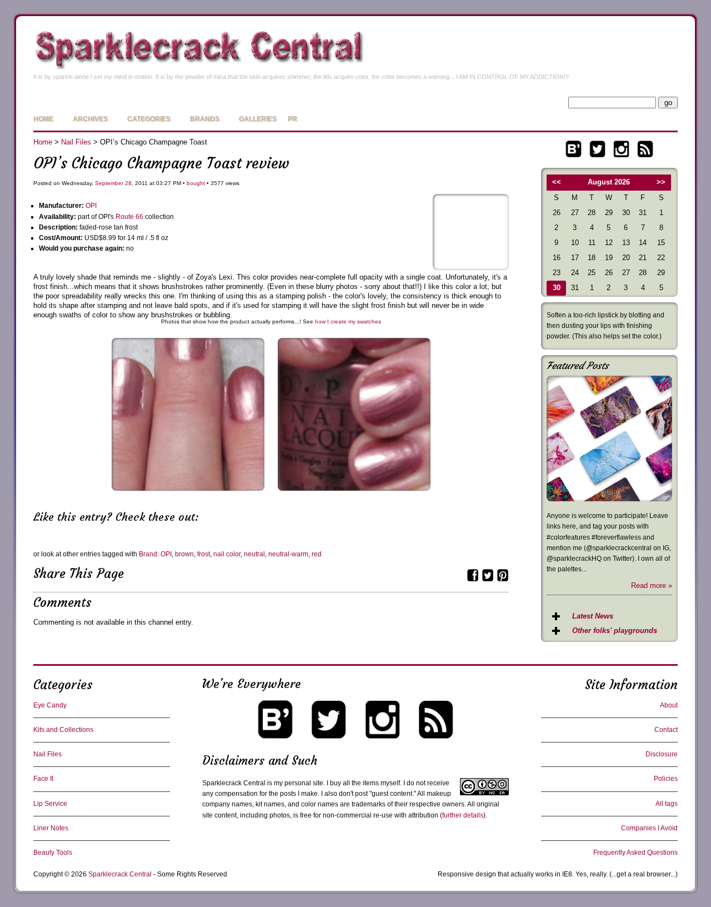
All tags (666, 804)
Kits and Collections (63, 730)
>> (661, 182)
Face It (43, 779)
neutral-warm (288, 554)
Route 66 (129, 217)
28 (128, 183)
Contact (666, 730)
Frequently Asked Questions (635, 852)
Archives (90, 119)
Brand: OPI (155, 554)
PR (292, 119)
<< (556, 182)
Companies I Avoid (649, 828)
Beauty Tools (52, 852)
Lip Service (50, 804)
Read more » (651, 585)
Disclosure (661, 754)
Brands (204, 119)
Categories (149, 119)
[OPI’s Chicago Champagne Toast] (471, 267)
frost (203, 554)
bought (196, 183)
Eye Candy (50, 705)
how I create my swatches (348, 321)
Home (43, 119)
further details (462, 815)
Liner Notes (50, 828)
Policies (666, 779)
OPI (91, 206)
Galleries (258, 119)
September (109, 183)
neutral (254, 554)
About (669, 705)
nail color (227, 554)
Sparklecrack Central (120, 874)
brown (184, 554)
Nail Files (76, 142)
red (317, 554)
